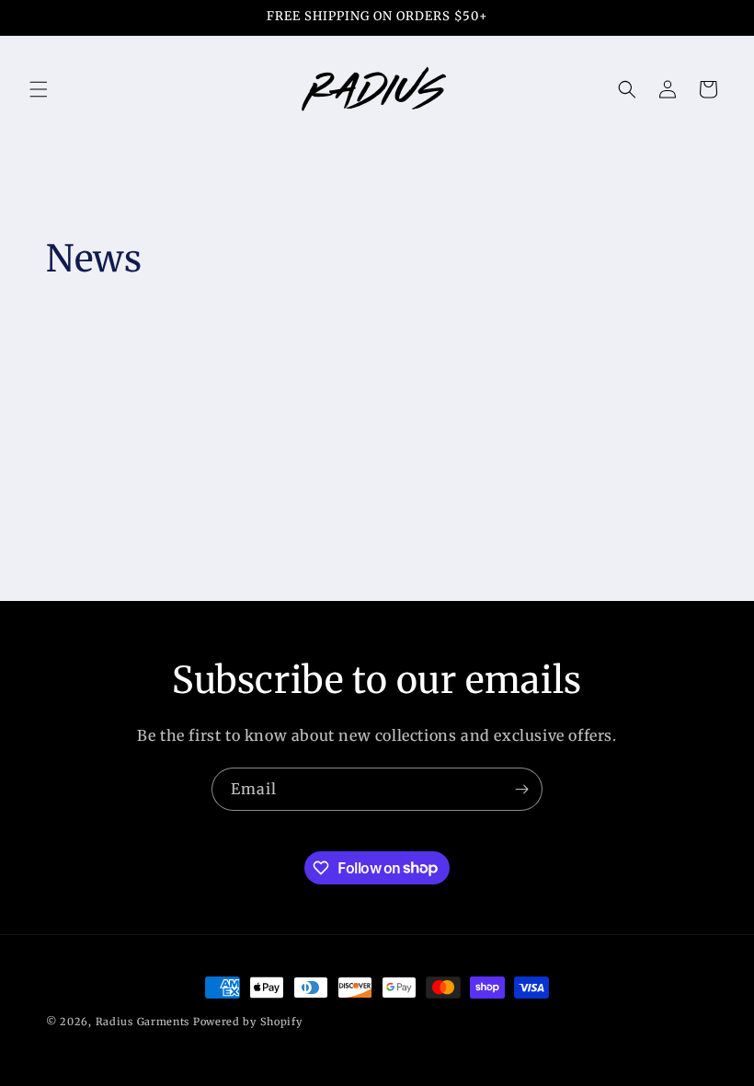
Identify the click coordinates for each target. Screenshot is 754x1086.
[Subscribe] (521, 789)
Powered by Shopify (248, 1021)
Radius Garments (143, 1021)
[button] (38, 89)
